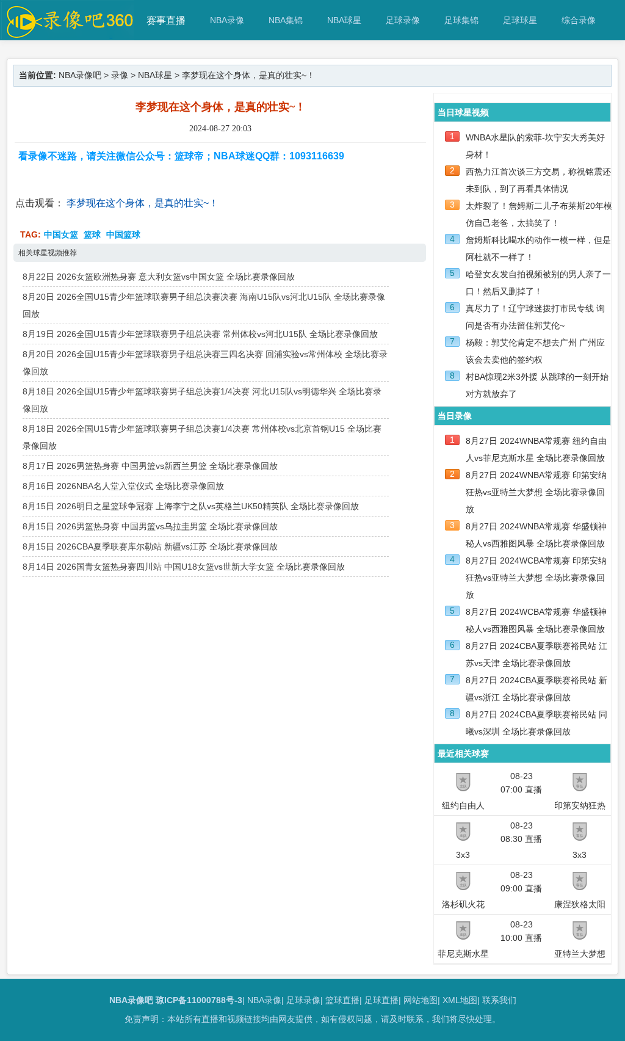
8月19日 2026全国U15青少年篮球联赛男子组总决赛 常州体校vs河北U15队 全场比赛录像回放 (200, 334)
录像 (119, 75)
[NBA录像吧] (68, 34)
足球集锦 (461, 20)
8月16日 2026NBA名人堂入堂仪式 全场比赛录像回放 (123, 486)
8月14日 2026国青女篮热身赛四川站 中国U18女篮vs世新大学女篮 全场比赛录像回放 (184, 566)
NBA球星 (344, 20)
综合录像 (579, 20)
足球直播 (381, 1000)
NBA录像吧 (80, 75)
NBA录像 (227, 20)
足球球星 (520, 20)
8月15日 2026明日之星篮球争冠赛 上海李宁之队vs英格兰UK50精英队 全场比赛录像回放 (191, 506)
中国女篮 (61, 234)
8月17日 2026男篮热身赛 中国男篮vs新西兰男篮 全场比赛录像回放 (150, 466)
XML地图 (460, 1000)
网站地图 (420, 1000)
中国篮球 (123, 234)
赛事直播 (166, 20)
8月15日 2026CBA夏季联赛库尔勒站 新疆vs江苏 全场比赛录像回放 (150, 546)
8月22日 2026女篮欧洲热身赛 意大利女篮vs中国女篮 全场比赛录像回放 (159, 276)
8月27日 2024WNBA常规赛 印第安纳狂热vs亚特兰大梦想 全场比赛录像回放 (536, 492)
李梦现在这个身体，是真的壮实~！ (143, 203)
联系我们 (499, 1000)
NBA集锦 (286, 20)
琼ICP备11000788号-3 (199, 1000)
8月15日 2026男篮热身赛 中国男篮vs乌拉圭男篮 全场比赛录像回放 (150, 526)
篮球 (92, 234)
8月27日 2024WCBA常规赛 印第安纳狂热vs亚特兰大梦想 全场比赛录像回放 (536, 578)
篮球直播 (342, 1000)
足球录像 (403, 20)
